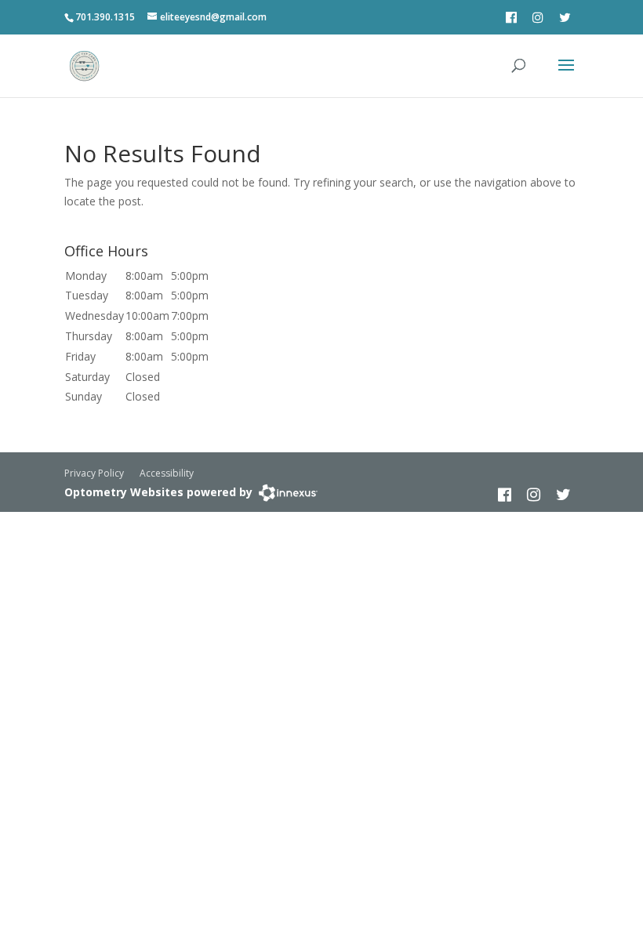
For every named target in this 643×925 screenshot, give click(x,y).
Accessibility (167, 473)
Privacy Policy (94, 473)
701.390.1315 (105, 17)
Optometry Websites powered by (158, 491)
